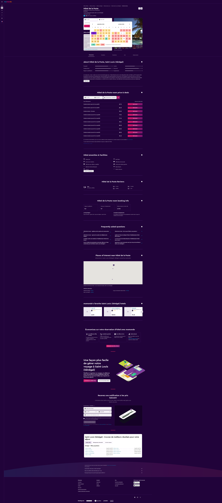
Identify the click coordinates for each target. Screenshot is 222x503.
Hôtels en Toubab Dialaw (89, 453)
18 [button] (103, 35)
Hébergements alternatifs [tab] (98, 442)
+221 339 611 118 (87, 14)
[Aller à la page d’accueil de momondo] (8, 1)
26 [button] (106, 38)
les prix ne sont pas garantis (111, 465)
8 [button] (95, 33)
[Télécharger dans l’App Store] (136, 485)
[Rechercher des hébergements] (1, 8)
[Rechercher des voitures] (1, 10)
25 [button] (103, 38)
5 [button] (106, 30)
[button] (2, 2)
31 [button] (126, 41)
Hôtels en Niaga (88, 454)
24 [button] (100, 38)
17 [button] (100, 35)
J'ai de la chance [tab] (108, 442)
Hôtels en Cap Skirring (89, 451)
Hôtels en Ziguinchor (117, 451)
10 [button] (100, 33)
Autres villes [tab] (88, 442)
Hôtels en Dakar (88, 448)
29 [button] (95, 41)
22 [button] (95, 38)
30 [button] (98, 41)
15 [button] (95, 35)
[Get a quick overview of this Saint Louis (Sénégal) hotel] (142, 62)
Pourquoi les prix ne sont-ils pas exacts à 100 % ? (95, 472)
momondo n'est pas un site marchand (93, 468)
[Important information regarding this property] (142, 201)
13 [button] (109, 33)
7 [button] (92, 33)
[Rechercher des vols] (1, 5)
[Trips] (1, 18)
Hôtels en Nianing (116, 453)
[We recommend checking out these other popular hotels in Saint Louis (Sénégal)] (142, 303)
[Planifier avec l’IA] (1, 15)
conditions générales (102, 424)
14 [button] (92, 35)
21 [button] (92, 38)
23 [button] (98, 38)
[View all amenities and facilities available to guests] (142, 155)
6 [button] (115, 33)
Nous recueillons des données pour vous (93, 470)
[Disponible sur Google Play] (136, 483)
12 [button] (106, 33)
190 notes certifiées (92, 15)
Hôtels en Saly (116, 448)
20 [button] (109, 35)
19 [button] (106, 35)
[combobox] (99, 408)
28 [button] (92, 41)
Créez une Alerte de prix (132, 338)
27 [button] (109, 38)
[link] (113, 346)
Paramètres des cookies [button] (88, 143)
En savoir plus (130, 139)
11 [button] (103, 33)
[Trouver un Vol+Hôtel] (1, 12)
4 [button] (103, 30)
